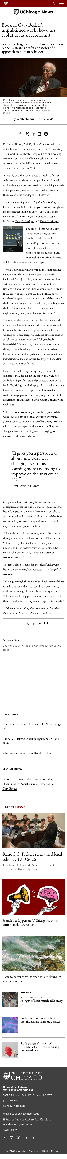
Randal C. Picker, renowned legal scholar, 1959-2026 (31, 741)
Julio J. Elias (45, 211)
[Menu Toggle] (61, 4)
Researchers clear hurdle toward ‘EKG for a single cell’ (32, 726)
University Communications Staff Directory (27, 1119)
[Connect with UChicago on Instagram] (11, 1138)
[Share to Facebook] (21, 134)
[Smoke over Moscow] (33, 953)
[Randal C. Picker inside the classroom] (33, 830)
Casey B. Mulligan (24, 221)
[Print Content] (46, 134)
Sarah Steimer (25, 119)
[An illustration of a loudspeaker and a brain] (33, 897)
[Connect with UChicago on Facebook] (5, 1138)
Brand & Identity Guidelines (18, 1124)
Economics (48, 784)
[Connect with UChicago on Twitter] (18, 1138)
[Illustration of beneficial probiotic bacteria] (10, 1025)
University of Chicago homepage (21, 1113)
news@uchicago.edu (14, 1105)
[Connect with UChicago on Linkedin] (25, 1138)
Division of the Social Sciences (20, 784)
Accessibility (10, 1129)
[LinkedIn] (33, 134)
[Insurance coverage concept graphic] (10, 1050)
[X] (27, 134)
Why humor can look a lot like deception (26, 753)
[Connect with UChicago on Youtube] (32, 1138)
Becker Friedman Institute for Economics (27, 779)
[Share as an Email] (39, 134)
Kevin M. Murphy (49, 221)
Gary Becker (9, 788)
